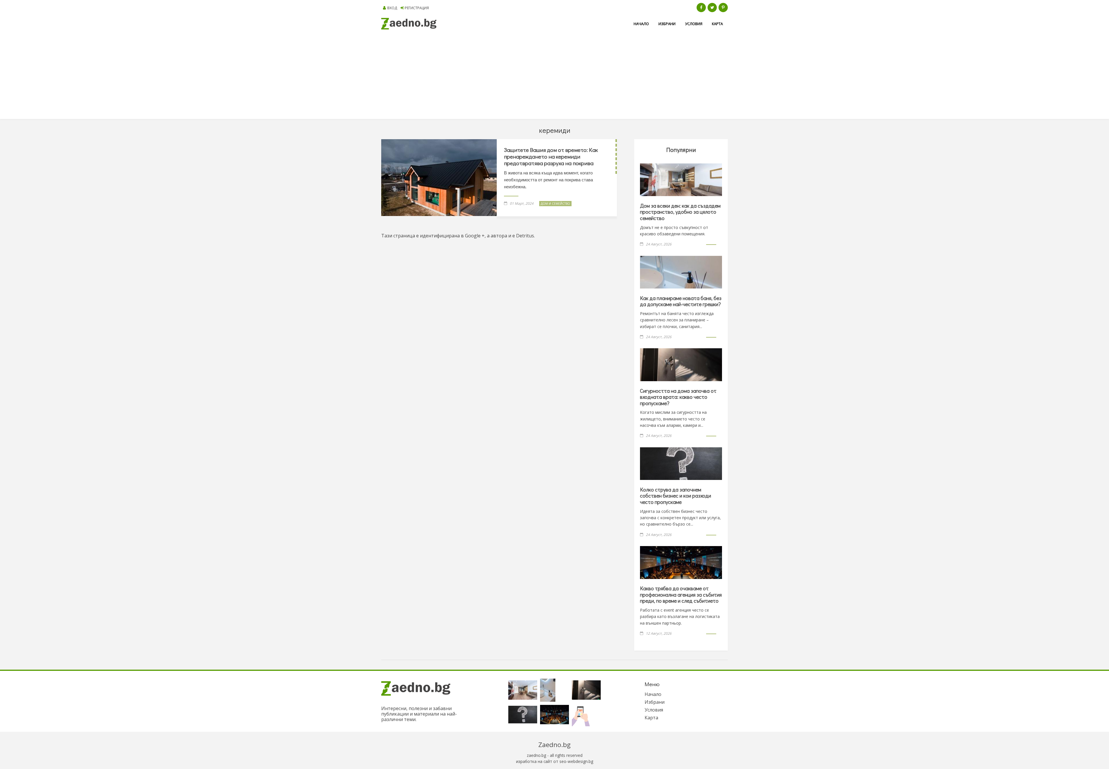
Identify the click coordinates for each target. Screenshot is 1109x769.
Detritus (525, 235)
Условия (693, 23)
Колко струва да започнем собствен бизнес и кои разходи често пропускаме (675, 495)
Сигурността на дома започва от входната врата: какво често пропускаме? (678, 397)
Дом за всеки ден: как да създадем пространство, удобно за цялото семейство (680, 211)
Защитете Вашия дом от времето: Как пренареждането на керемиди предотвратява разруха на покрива (551, 156)
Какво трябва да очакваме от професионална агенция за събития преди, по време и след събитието (681, 594)
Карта (717, 23)
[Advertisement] (554, 75)
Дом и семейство (555, 204)
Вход (392, 7)
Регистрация (417, 7)
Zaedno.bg (554, 744)
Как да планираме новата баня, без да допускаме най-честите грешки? (680, 301)
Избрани (667, 23)
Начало (641, 23)
